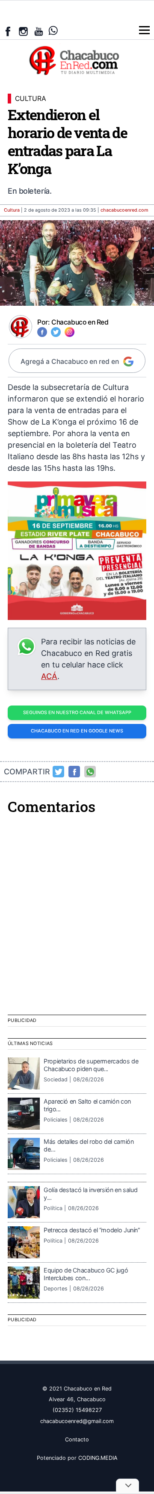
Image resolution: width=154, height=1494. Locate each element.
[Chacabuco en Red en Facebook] (8, 31)
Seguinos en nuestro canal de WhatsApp (77, 712)
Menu (144, 30)
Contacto (77, 1439)
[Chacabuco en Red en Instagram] (23, 31)
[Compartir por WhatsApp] (90, 772)
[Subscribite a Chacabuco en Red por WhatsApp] (53, 30)
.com (124, 210)
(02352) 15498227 (77, 1410)
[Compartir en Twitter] (58, 772)
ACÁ (49, 676)
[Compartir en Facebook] (74, 772)
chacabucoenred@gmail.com (77, 1421)
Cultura (12, 210)
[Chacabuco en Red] (77, 60)
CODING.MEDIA (98, 1458)
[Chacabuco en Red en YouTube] (38, 31)
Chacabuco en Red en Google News (77, 731)
